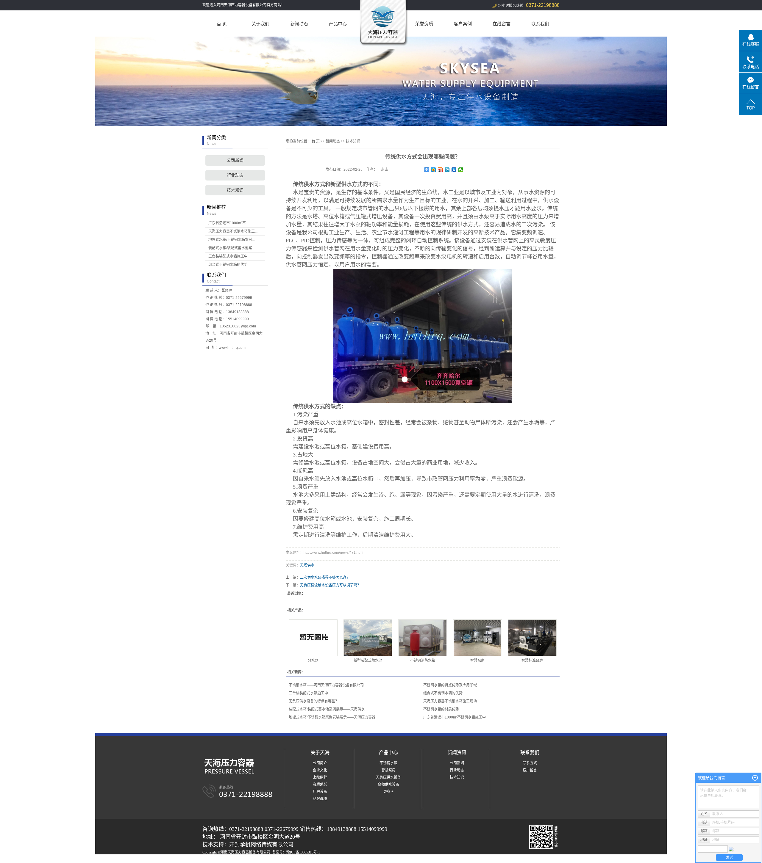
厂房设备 (320, 792)
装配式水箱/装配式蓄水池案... (231, 248)
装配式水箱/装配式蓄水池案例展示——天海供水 (327, 709)
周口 (299, 859)
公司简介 (320, 763)
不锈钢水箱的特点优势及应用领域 (450, 685)
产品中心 (338, 23)
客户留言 (530, 770)
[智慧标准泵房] (532, 637)
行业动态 (235, 175)
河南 (243, 859)
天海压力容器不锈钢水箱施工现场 (450, 701)
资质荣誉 (320, 784)
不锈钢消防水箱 (422, 660)
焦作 (307, 859)
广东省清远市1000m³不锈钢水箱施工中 (454, 717)
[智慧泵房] (477, 637)
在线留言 (501, 23)
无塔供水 (307, 565)
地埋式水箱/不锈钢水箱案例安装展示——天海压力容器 (332, 717)
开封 (315, 859)
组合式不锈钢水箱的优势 (228, 265)
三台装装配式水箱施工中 (228, 256)
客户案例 (463, 23)
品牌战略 (320, 799)
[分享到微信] (460, 169)
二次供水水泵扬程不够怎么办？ (325, 577)
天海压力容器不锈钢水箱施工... (232, 231)
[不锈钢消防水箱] (422, 637)
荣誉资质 (424, 23)
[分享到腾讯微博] (447, 169)
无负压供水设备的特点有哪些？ (314, 701)
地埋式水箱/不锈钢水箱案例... (231, 240)
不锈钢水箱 (388, 763)
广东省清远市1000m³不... (228, 223)
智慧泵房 (477, 660)
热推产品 (209, 859)
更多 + (388, 792)
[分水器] (313, 637)
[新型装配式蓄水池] (367, 637)
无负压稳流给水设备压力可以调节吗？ (330, 585)
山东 (275, 859)
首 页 (222, 23)
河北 (251, 859)
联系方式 (530, 763)
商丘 (283, 859)
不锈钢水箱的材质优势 (441, 709)
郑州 (267, 859)
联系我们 (540, 23)
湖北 (259, 859)
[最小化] (755, 778)
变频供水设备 (388, 784)
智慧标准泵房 (532, 660)
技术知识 (235, 190)
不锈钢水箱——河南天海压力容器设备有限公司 (326, 685)
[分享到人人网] (454, 169)
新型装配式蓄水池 (368, 660)
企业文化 (320, 770)
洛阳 (291, 859)
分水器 (313, 660)
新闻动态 (299, 23)
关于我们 (260, 23)
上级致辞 (320, 777)
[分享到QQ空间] (433, 169)
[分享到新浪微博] (440, 169)
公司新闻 (235, 160)
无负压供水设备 (388, 777)
